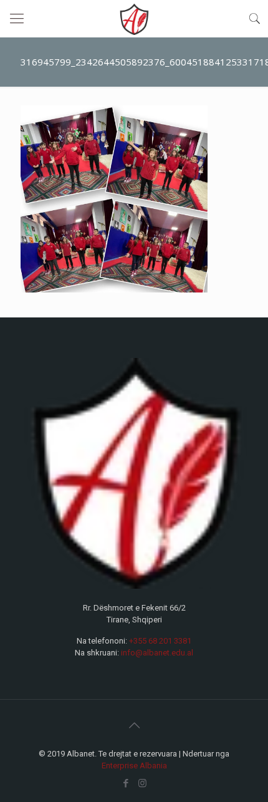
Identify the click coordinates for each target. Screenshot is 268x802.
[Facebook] (125, 783)
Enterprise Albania (134, 765)
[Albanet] (134, 18)
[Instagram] (142, 783)
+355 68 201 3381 (160, 640)
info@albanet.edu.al (157, 652)
